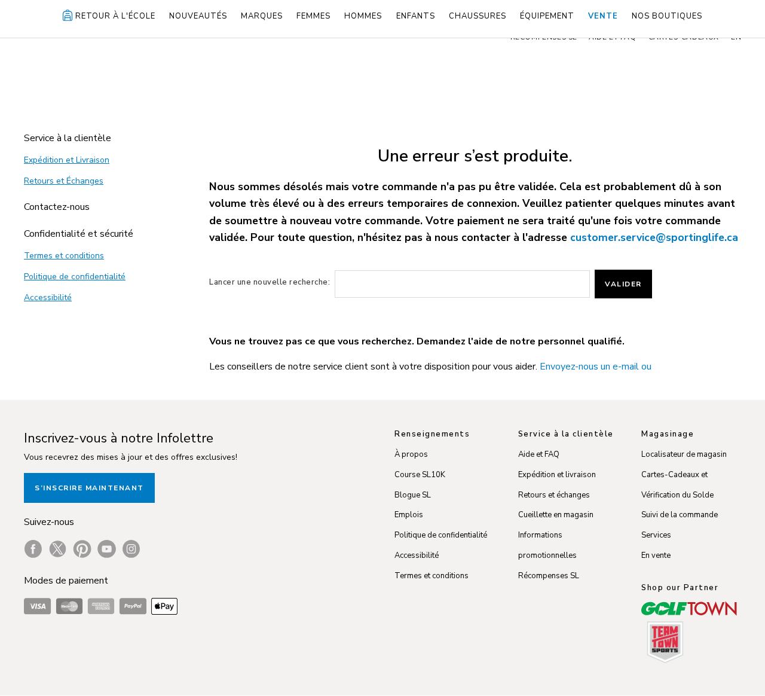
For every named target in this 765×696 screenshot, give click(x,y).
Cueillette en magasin (555, 514)
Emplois (408, 514)
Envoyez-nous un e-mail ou (595, 366)
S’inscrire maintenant (89, 488)
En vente (656, 555)
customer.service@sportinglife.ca (654, 237)
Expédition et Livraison (66, 160)
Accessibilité (48, 297)
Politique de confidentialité (75, 276)
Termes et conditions (64, 255)
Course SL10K (419, 474)
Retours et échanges (554, 495)
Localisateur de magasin (684, 454)
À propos (411, 454)
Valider (623, 284)
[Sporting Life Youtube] (106, 549)
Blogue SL (412, 495)
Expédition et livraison (557, 474)
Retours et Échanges (63, 181)
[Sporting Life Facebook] (33, 549)
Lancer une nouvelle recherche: (269, 282)
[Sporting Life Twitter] (57, 549)
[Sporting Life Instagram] (131, 549)
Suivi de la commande (679, 514)
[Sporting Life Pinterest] (82, 549)
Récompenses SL (548, 575)
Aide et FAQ (538, 454)
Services (656, 535)
